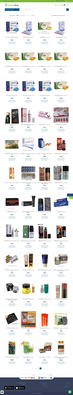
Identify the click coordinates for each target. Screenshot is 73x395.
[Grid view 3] (19, 15)
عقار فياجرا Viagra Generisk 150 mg (28, 95)
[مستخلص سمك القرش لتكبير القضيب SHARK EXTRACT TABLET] (61, 260)
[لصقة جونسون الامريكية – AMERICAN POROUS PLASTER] (28, 322)
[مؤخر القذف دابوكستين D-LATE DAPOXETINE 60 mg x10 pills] (28, 173)
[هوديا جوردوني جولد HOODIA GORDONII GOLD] (12, 348)
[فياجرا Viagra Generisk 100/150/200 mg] (12, 27)
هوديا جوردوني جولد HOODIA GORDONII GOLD (12, 357)
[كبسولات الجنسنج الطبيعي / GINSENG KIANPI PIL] (61, 319)
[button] (61, 43)
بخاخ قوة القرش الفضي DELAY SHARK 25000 (61, 182)
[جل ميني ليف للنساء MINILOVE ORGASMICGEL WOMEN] (28, 115)
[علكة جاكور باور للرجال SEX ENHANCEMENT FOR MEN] (12, 144)
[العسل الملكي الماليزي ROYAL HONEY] (12, 318)
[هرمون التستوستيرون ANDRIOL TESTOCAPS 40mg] (44, 144)
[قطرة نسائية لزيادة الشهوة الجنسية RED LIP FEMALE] (12, 117)
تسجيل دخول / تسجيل (60, 0)
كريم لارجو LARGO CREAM (61, 211)
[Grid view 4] (17, 15)
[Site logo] (11, 5)
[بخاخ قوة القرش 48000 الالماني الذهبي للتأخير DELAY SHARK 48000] (44, 173)
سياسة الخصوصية (44, 383)
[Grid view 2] (24, 15)
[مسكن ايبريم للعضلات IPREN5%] (44, 319)
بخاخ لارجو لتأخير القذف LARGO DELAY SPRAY (45, 211)
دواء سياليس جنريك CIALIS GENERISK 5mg (61, 95)
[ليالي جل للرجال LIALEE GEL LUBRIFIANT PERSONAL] (28, 201)
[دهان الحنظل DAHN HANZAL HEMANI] (28, 289)
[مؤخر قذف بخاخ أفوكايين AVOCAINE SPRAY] (44, 289)
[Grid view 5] (23, 15)
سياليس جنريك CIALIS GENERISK (45, 37)
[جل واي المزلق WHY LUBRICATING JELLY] (61, 292)
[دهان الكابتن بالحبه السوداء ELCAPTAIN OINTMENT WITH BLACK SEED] (12, 289)
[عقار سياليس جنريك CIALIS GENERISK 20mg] (28, 56)
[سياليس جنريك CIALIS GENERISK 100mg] (61, 56)
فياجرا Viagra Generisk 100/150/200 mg (12, 37)
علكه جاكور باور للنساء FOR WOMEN (61, 124)
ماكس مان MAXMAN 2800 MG (12, 211)
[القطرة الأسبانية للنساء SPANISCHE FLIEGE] (61, 144)
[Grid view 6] (21, 15)
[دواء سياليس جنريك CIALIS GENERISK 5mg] (61, 85)
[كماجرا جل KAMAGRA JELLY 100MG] (61, 27)
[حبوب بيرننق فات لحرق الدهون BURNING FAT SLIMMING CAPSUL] (61, 347)
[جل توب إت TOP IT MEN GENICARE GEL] (28, 260)
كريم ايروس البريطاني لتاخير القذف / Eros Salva (12, 182)
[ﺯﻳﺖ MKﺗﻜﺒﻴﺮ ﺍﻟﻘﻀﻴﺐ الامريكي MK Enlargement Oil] (28, 231)
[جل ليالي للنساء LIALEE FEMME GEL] (44, 115)
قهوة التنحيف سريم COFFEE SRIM (44, 357)
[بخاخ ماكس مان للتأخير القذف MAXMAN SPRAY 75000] (61, 231)
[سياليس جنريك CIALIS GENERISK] (44, 27)
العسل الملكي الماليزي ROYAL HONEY (12, 328)
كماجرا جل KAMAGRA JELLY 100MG (61, 37)
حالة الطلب (62, 5)
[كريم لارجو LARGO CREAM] (61, 202)
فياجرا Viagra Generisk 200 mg (44, 95)
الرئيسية (67, 15)
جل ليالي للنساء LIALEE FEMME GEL (44, 124)
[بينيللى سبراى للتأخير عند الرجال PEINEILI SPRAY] (12, 230)
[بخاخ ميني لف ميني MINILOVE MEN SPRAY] (44, 231)
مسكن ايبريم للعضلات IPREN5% (44, 328)
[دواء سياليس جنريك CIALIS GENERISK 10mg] (12, 56)
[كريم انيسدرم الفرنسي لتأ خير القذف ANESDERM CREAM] (28, 144)
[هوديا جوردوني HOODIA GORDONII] (28, 348)
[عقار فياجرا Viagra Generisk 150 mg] (28, 86)
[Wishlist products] (56, 5)
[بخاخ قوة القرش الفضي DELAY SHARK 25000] (61, 173)
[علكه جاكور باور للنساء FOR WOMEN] (61, 115)
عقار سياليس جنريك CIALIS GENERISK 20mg (28, 66)
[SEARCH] (67, 9)
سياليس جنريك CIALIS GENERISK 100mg (61, 66)
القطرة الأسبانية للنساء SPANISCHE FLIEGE (61, 153)
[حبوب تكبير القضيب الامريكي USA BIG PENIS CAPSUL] (12, 260)
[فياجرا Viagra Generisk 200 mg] (44, 86)
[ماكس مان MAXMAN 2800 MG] (12, 202)
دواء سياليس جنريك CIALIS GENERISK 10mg (12, 66)
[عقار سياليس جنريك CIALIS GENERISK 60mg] (44, 56)
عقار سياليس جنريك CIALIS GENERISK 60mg (45, 66)
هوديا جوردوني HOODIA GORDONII (28, 357)
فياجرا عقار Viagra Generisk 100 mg (12, 95)
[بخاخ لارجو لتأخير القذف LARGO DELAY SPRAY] (44, 205)
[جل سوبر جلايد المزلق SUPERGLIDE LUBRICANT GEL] (44, 260)
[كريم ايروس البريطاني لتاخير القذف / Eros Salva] (12, 173)
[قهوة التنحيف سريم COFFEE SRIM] (44, 347)
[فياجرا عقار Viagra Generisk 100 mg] (12, 86)
